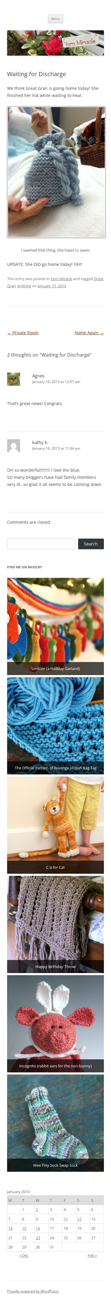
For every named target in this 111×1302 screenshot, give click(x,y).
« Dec (23, 1255)
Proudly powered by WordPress (33, 1291)
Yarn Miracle (61, 278)
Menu (55, 18)
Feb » (92, 1255)
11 (66, 1219)
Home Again (89, 332)
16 (38, 1228)
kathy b (39, 442)
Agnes (38, 376)
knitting (24, 285)
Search (91, 544)
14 (10, 1228)
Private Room (22, 332)
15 (24, 1228)
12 (79, 1219)
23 (38, 1237)
